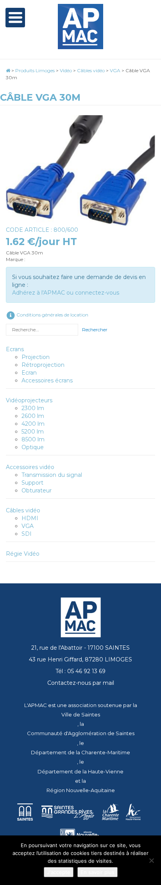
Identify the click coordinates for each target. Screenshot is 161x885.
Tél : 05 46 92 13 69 (80, 671)
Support (32, 482)
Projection (35, 357)
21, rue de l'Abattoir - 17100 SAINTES (80, 647)
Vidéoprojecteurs (29, 400)
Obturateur (36, 490)
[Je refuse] (151, 860)
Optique (32, 447)
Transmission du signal (51, 474)
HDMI (29, 518)
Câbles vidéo (23, 510)
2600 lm (32, 415)
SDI (26, 533)
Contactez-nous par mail (80, 682)
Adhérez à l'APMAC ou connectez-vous (65, 292)
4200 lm (33, 423)
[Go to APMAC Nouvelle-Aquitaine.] (8, 70)
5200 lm (32, 431)
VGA (27, 526)
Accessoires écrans (47, 380)
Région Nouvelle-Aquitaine (81, 790)
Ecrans (15, 349)
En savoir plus (97, 872)
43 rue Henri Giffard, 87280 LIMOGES (80, 659)
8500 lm (33, 439)
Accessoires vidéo (30, 467)
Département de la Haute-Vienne (80, 771)
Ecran (29, 372)
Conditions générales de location (51, 315)
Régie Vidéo (22, 553)
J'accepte (58, 872)
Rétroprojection (42, 364)
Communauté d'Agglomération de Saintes (80, 733)
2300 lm (32, 408)
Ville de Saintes (80, 714)
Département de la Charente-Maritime (80, 752)
